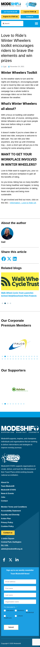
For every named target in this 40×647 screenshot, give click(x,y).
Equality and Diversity (10, 515)
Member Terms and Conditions (14, 507)
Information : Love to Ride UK (23, 203)
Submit (11, 627)
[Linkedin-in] (17, 560)
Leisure (20, 616)
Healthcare (8, 618)
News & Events (7, 493)
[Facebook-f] (4, 560)
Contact (4, 501)
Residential (30, 612)
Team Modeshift (7, 486)
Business (20, 610)
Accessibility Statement (11, 511)
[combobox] (12, 23)
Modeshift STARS (8, 490)
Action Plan (6, 518)
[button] (36, 23)
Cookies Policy (7, 526)
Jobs (3, 497)
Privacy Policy (7, 522)
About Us (5, 482)
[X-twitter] (10, 560)
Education (10, 610)
